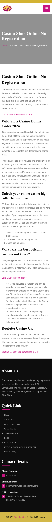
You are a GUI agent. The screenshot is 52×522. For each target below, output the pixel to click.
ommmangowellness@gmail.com (22, 486)
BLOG (6, 438)
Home (4, 45)
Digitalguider (20, 517)
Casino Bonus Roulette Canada (17, 114)
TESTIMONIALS (11, 433)
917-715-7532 (13, 475)
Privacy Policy (10, 452)
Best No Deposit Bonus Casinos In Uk (20, 352)
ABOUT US (9, 420)
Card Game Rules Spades (14, 278)
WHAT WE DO (10, 429)
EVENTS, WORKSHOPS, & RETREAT (20, 447)
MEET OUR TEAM (12, 424)
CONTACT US (10, 442)
